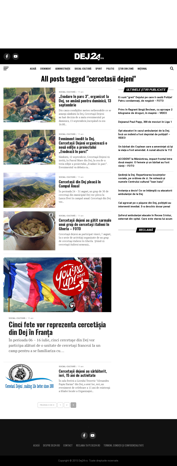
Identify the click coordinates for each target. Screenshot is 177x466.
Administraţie (62, 68)
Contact (68, 445)
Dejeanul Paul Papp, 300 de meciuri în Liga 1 (145, 121)
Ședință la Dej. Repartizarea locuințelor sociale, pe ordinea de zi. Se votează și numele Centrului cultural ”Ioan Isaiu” (142, 178)
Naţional (142, 68)
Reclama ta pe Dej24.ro (88, 445)
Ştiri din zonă (125, 68)
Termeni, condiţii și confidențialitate (124, 445)
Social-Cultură (82, 68)
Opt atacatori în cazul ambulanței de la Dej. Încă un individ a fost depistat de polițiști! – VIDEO (144, 134)
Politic (110, 68)
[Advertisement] (88, 24)
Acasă (36, 445)
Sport (98, 68)
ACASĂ (33, 68)
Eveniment (45, 68)
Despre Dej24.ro (51, 445)
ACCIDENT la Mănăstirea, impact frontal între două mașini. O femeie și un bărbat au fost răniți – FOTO (145, 162)
